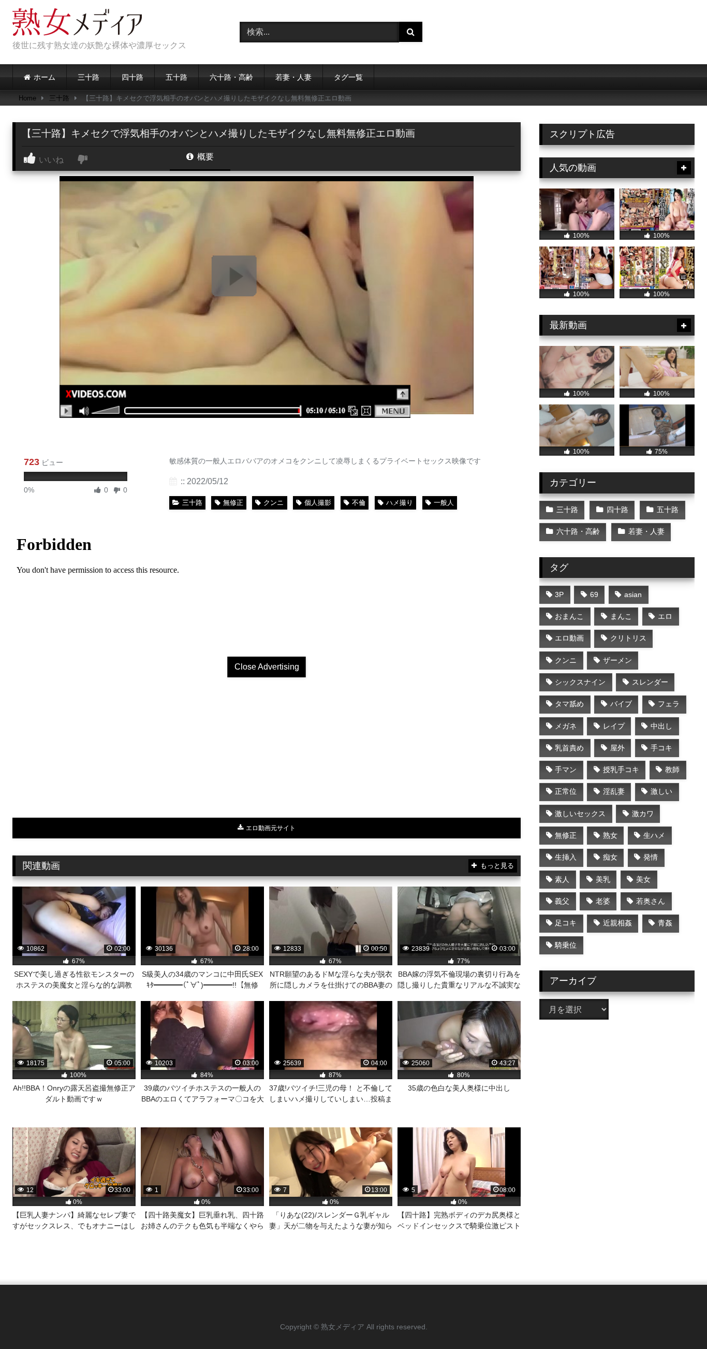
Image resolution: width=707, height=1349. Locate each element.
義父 (562, 901)
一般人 (444, 502)
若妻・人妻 (293, 77)
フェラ (669, 704)
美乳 (603, 879)
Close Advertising (266, 666)
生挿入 (566, 857)
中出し (661, 726)
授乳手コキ (621, 769)
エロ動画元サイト (270, 828)
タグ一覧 (348, 77)
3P (559, 594)
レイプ (614, 726)
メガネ (566, 726)
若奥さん (650, 901)
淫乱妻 (614, 791)
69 (594, 594)
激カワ (643, 813)
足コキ (566, 923)
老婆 (603, 901)
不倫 (358, 502)
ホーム (44, 77)
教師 (672, 769)
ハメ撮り (399, 502)
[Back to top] (675, 1318)
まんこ (621, 616)
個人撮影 (317, 502)
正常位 (566, 791)
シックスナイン (580, 682)
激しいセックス (580, 813)
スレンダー (650, 682)
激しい (661, 791)
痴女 (610, 857)
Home (27, 98)
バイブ (621, 704)
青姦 (665, 923)
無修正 (233, 502)
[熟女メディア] (77, 23)
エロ (665, 616)
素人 (562, 879)
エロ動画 (569, 638)
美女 (643, 879)
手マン (566, 769)
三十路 (88, 77)
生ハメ (654, 835)
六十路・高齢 (231, 77)
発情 (650, 857)
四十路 (132, 77)
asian (633, 594)
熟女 (610, 835)
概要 (204, 156)
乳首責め (569, 748)
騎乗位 (566, 945)
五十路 (176, 77)
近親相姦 (617, 923)
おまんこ (569, 616)
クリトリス (628, 638)
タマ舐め (569, 704)
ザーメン (617, 660)
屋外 (617, 748)
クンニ (273, 502)
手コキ (661, 748)
